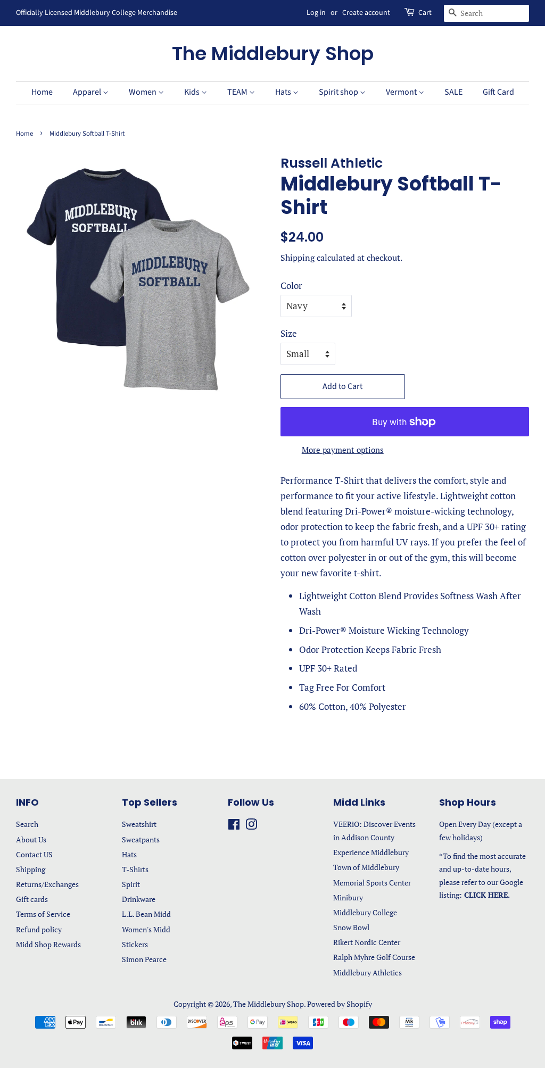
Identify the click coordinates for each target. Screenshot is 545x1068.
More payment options (343, 449)
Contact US (34, 854)
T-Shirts (135, 869)
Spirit (131, 884)
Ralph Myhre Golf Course (374, 957)
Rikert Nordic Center (366, 942)
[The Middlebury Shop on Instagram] (251, 826)
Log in (316, 12)
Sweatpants (141, 839)
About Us (31, 839)
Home (42, 92)
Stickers (135, 944)
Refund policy (39, 929)
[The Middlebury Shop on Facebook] (234, 826)
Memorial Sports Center (372, 882)
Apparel (88, 92)
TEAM (238, 92)
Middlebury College (365, 912)
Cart (425, 12)
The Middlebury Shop (273, 53)
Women (143, 92)
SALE (453, 92)
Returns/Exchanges (47, 884)
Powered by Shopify (339, 1004)
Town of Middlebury (366, 867)
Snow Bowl (351, 927)
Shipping (297, 257)
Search (27, 824)
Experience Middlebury (371, 852)
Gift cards (32, 899)
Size (288, 333)
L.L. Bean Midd (146, 914)
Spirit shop (339, 92)
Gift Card (498, 92)
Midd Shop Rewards (48, 944)
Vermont (402, 92)
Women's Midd (146, 929)
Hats (284, 92)
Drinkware (138, 899)
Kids (192, 92)
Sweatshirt (139, 824)
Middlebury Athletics (367, 972)
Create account (366, 12)
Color (291, 285)
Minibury (348, 897)
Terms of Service (43, 914)
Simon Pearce (144, 959)
